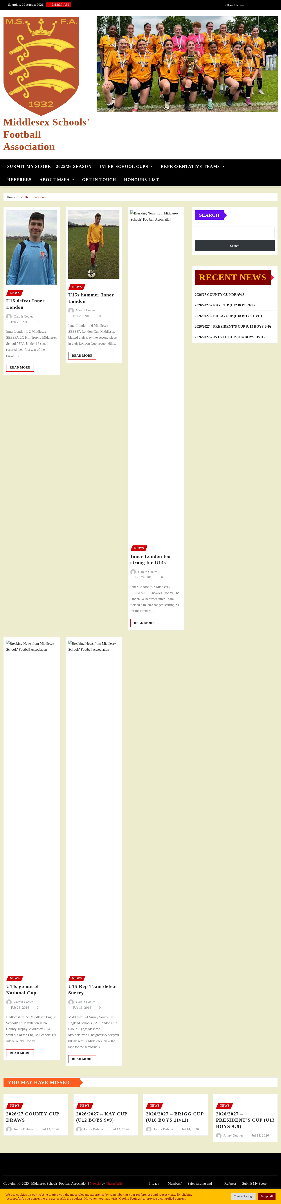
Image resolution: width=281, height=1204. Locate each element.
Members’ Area (175, 1187)
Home (11, 197)
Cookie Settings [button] (243, 1196)
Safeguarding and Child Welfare (199, 1187)
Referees (19, 179)
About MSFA (55, 179)
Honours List (141, 179)
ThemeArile (114, 1183)
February (40, 197)
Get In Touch (99, 179)
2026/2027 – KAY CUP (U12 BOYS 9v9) (225, 305)
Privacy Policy (154, 1187)
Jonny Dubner (23, 1129)
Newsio (95, 1183)
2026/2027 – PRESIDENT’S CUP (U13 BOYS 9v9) (233, 326)
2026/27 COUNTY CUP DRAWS (219, 294)
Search (209, 215)
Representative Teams (191, 166)
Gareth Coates (23, 316)
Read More (20, 367)
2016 (24, 197)
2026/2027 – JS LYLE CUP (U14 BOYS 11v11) (230, 337)
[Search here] (276, 165)
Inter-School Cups (124, 166)
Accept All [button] (266, 1196)
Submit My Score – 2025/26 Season (49, 166)
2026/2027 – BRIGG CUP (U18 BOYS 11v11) (228, 316)
